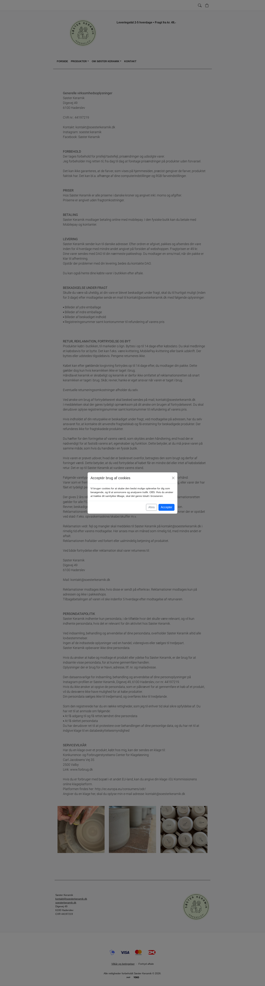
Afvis (151, 507)
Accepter (166, 507)
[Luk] (173, 478)
